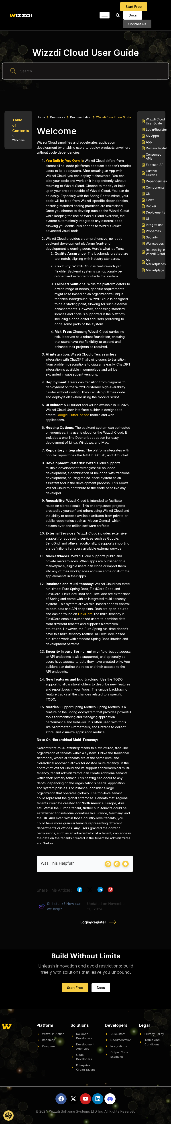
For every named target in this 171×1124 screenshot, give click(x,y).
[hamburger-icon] (105, 15)
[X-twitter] (73, 1098)
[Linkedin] (97, 1098)
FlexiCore (85, 614)
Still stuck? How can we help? (64, 906)
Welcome (18, 140)
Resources (57, 117)
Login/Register (93, 922)
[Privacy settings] (8, 1115)
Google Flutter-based (73, 415)
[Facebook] (61, 1098)
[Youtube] (85, 1098)
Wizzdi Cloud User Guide (85, 52)
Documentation (80, 117)
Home (41, 117)
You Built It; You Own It (64, 161)
